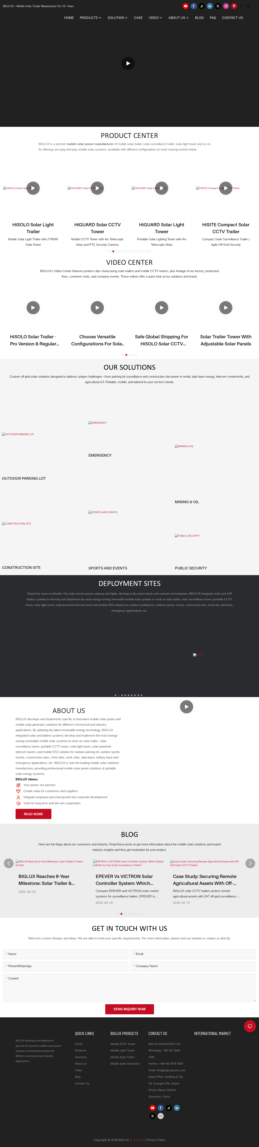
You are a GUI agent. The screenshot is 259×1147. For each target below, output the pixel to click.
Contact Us (82, 1083)
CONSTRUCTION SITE (21, 567)
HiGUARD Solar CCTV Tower (97, 228)
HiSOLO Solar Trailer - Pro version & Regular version (33, 340)
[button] (110, 251)
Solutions (81, 1057)
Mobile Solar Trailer (122, 1057)
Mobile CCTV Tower (123, 1044)
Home (79, 1044)
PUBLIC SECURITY (191, 568)
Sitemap (138, 1140)
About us (81, 1063)
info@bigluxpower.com (171, 1070)
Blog (78, 1076)
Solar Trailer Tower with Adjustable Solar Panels (226, 340)
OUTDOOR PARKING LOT (24, 478)
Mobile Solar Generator (125, 1063)
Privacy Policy (156, 1140)
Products (80, 1050)
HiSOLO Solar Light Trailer (33, 228)
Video (78, 1070)
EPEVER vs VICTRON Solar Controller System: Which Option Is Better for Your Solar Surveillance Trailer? (128, 880)
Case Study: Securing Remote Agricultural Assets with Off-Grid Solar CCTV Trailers (205, 880)
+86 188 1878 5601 (171, 1063)
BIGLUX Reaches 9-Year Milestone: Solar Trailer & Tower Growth (44, 880)
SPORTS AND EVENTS (107, 568)
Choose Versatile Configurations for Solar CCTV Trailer (97, 340)
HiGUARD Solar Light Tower (161, 228)
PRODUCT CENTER (129, 136)
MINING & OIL (187, 502)
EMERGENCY (99, 455)
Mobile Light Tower (122, 1050)
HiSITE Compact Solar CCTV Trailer (225, 228)
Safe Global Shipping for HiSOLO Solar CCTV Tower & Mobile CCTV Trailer (161, 340)
